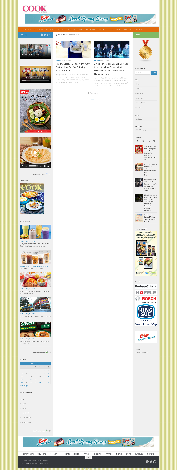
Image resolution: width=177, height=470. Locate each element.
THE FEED (110, 29)
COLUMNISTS (38, 29)
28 (40, 383)
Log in (24, 408)
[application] (35, 152)
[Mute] (45, 166)
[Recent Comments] (148, 141)
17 (22, 380)
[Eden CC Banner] (90, 19)
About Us (139, 89)
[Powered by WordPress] (28, 463)
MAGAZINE (139, 29)
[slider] (33, 165)
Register (24, 403)
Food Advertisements (38, 174)
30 (48, 383)
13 (35, 376)
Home (138, 84)
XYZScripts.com (97, 468)
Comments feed (26, 418)
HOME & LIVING (90, 29)
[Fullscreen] (48, 166)
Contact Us (139, 93)
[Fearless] (35, 132)
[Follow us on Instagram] (48, 34)
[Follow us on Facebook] (42, 34)
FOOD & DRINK (50, 29)
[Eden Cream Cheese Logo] (146, 343)
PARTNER (101, 29)
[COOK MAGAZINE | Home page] (35, 8)
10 (22, 376)
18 (26, 380)
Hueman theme (44, 463)
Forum (138, 107)
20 (35, 380)
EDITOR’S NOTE (26, 29)
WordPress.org (26, 422)
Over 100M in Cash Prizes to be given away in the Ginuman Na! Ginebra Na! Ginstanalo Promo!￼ (150, 153)
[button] (35, 153)
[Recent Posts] (137, 141)
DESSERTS (61, 29)
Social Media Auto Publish (82, 468)
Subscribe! (139, 98)
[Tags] (154, 141)
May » (26, 386)
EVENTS (118, 29)
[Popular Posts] (143, 141)
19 (31, 380)
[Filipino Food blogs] (146, 61)
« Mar (21, 386)
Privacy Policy (140, 103)
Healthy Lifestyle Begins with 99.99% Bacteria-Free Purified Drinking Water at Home (73, 67)
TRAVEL (80, 29)
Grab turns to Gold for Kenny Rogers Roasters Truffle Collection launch (35, 317)
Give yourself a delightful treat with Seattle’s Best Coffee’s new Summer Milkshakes (35, 245)
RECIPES (70, 29)
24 (22, 383)
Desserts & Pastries (26, 266)
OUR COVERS (128, 29)
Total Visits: (138, 352)
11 (26, 376)
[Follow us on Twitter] (45, 34)
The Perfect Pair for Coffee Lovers (31, 268)
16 (48, 376)
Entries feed (25, 413)
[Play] (23, 166)
